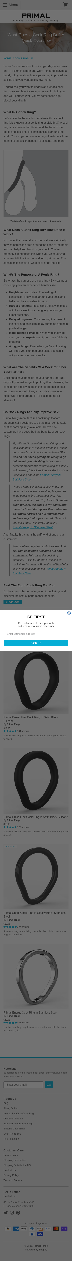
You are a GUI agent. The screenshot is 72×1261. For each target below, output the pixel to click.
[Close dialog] (69, 612)
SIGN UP (36, 643)
